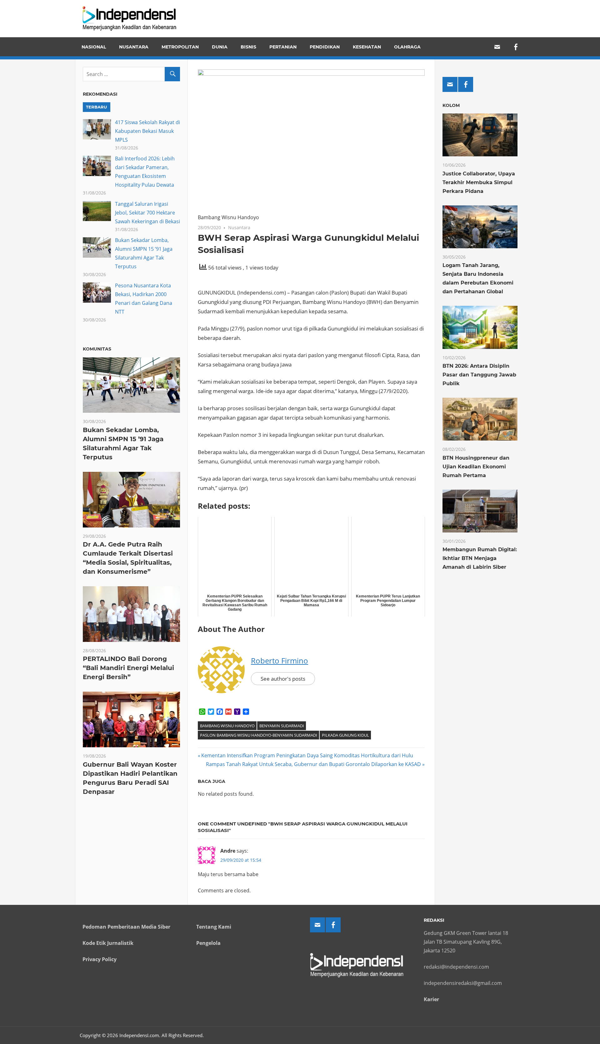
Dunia (220, 47)
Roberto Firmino (279, 660)
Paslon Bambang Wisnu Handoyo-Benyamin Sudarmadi (258, 735)
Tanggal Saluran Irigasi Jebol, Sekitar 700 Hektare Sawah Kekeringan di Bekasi (147, 212)
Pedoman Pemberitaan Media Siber (126, 926)
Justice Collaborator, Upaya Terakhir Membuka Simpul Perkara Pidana (478, 182)
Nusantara (133, 47)
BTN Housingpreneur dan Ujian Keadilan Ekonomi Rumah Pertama (475, 466)
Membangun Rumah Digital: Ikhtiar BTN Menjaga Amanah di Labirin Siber (479, 558)
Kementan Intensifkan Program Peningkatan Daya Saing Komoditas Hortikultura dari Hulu (307, 755)
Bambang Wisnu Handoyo (227, 726)
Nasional (94, 47)
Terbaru (96, 106)
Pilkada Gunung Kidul (345, 735)
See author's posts (283, 678)
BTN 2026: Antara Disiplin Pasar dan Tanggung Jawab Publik (479, 374)
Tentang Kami (213, 926)
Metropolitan (180, 47)
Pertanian (283, 47)
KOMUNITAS (97, 349)
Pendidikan (325, 47)
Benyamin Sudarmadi (281, 726)
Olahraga (407, 47)
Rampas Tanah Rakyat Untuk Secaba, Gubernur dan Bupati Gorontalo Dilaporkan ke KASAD (313, 764)
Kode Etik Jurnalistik (107, 943)
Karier (431, 999)
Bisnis (248, 47)
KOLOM (451, 105)
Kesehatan (367, 47)
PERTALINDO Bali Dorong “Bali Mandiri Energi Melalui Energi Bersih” (128, 668)
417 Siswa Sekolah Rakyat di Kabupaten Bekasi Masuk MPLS (147, 131)
